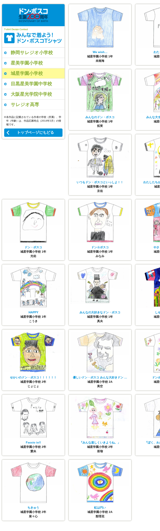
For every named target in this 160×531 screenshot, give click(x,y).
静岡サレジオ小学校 (32, 52)
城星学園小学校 (27, 73)
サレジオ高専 (25, 104)
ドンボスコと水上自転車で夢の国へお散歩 (33, 37)
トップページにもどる (33, 132)
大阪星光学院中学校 (31, 94)
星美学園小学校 (27, 62)
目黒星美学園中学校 (31, 83)
